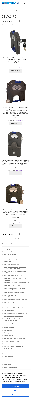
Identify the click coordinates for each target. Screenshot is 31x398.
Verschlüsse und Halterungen (11, 367)
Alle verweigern (15, 395)
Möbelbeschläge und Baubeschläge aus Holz (15, 338)
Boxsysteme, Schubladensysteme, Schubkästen (15, 299)
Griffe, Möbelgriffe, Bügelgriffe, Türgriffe (13, 316)
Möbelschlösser (7, 351)
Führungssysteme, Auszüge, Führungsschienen (15, 313)
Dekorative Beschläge (9, 302)
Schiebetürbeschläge (9, 356)
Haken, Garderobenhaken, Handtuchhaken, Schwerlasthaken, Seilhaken (14, 319)
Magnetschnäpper (8, 335)
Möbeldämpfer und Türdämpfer (11, 341)
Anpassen (15, 390)
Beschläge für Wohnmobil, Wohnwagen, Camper (17, 282)
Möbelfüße (6, 344)
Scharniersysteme (8, 353)
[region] (15, 384)
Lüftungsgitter (7, 333)
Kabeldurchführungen (9, 327)
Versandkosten (19, 68)
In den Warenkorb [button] (15, 70)
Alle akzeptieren (15, 386)
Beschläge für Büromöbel (10, 257)
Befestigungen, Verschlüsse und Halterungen (15, 251)
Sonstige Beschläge (8, 362)
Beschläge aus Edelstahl (10, 254)
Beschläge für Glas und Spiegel (11, 264)
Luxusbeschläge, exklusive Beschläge (14, 292)
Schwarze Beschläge (9, 359)
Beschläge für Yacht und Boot (12, 285)
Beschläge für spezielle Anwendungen (13, 275)
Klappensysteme (8, 330)
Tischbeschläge (7, 364)
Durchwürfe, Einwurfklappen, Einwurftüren (14, 308)
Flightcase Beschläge (9, 310)
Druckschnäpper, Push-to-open (11, 305)
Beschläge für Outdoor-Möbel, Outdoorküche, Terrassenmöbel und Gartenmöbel (15, 267)
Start (5, 10)
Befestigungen (7, 249)
